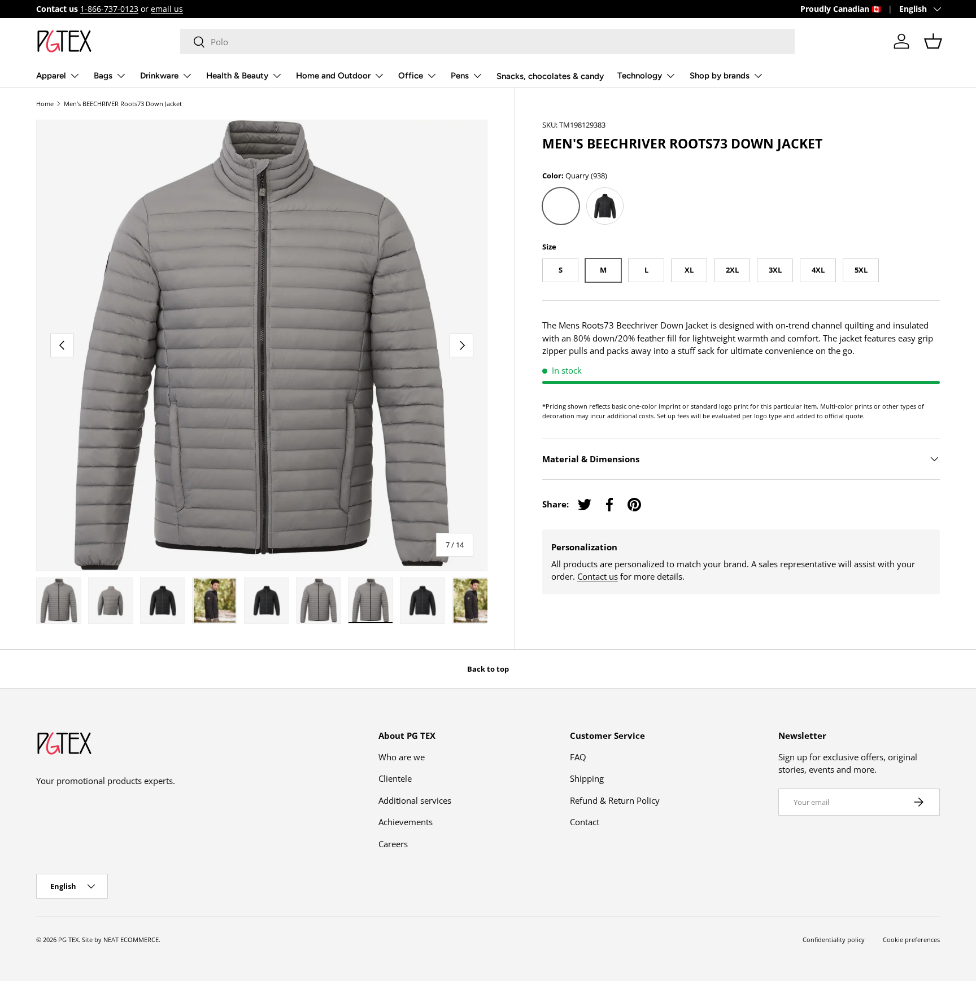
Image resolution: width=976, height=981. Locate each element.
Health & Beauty (237, 76)
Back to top (488, 669)
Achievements (405, 821)
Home (45, 103)
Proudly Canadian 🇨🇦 (840, 9)
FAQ (578, 757)
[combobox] (487, 41)
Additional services (414, 800)
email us (167, 9)
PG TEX (68, 939)
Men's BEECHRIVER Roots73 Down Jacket (123, 103)
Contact (584, 821)
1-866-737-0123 (109, 9)
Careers (393, 843)
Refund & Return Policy (615, 800)
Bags (103, 76)
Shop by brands (720, 76)
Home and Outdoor (333, 76)
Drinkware (159, 76)
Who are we (401, 757)
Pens (460, 76)
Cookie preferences (911, 939)
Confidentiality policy (834, 939)
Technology (639, 76)
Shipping (587, 778)
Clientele (395, 778)
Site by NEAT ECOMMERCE (120, 939)
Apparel (51, 76)
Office (410, 76)
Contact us (597, 576)
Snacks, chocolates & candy (550, 76)
